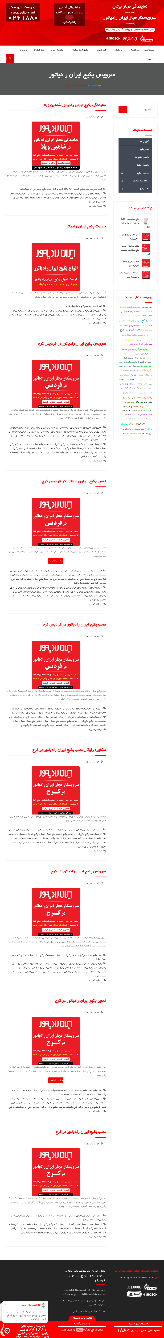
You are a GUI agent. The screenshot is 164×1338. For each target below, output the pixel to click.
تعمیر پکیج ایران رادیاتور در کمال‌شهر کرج (37, 427)
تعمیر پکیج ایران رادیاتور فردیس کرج (52, 452)
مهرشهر (134, 410)
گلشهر (129, 307)
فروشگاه (119, 50)
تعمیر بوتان (143, 383)
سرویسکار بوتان (145, 387)
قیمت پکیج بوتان (129, 362)
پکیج (87, 193)
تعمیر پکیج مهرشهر (26, 452)
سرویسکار (52, 972)
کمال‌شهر (94, 440)
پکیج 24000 (127, 325)
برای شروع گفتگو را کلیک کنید (82, 1330)
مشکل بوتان (131, 366)
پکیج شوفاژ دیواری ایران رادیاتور (38, 591)
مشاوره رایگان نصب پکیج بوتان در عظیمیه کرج (135, 250)
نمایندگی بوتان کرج (97, 201)
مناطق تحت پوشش (80, 50)
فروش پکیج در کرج (129, 397)
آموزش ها (101, 50)
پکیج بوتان (141, 348)
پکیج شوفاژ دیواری (78, 448)
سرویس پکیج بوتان (138, 392)
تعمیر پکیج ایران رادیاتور (87, 596)
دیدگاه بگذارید (95, 206)
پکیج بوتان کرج (134, 387)
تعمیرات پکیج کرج (29, 725)
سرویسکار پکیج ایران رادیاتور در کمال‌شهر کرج (31, 436)
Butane (140, 397)
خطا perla (123, 366)
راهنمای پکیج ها (85, 306)
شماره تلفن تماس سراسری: (138, 1330)
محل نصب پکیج (136, 406)
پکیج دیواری (100, 591)
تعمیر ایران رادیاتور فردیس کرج (38, 448)
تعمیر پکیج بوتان (134, 335)
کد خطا (127, 320)
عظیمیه (146, 379)
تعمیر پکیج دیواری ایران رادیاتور (46, 838)
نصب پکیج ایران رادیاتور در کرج (23, 830)
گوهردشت (139, 379)
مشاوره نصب (144, 375)
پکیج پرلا (144, 330)
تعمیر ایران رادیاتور (36, 310)
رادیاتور (39, 193)
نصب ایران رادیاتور (18, 315)
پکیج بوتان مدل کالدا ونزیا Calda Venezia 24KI (135, 223)
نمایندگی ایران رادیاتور (144, 353)
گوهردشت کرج (134, 418)
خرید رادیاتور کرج (89, 456)
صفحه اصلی (149, 50)
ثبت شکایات (38, 50)
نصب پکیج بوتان (131, 339)
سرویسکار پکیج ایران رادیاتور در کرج (85, 830)
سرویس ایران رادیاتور (80, 315)
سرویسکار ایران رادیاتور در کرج (92, 846)
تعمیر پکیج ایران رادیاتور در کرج (84, 452)
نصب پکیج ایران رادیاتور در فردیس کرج (74, 624)
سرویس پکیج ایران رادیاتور (23, 193)
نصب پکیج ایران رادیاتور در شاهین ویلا (29, 197)
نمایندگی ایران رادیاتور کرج (94, 319)
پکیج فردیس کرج (61, 448)
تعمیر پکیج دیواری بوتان (131, 315)
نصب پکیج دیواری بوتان (128, 383)
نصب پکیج (46, 189)
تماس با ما (150, 59)
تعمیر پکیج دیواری (69, 838)
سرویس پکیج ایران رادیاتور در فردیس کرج (72, 343)
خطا (147, 414)
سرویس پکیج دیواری (22, 842)
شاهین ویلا (74, 189)
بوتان (134, 423)
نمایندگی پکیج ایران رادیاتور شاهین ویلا (75, 105)
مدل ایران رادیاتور (35, 315)
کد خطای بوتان (139, 358)
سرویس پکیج (86, 189)
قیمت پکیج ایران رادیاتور (136, 414)
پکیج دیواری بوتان (143, 402)
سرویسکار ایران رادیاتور (32, 1232)
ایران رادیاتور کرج (17, 717)
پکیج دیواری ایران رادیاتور (82, 591)
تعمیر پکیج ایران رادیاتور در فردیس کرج (74, 427)
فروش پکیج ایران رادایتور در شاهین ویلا (88, 197)
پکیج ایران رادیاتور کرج (56, 310)
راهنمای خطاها (57, 50)
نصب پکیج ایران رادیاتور (30, 189)
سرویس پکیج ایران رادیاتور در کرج (48, 842)
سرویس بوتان (135, 320)
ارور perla (148, 335)
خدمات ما (135, 50)
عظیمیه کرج (142, 423)
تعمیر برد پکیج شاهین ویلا (55, 193)
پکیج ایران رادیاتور (76, 193)
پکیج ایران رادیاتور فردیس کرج (29, 444)
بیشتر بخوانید (56, 561)
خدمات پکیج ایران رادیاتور (85, 226)
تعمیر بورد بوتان (146, 307)
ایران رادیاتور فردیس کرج (90, 444)
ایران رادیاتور (96, 193)
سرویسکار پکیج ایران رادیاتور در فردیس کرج (73, 436)
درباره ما (23, 50)
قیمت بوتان (141, 339)
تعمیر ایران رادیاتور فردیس (67, 725)
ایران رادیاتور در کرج (79, 717)
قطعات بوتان (136, 307)
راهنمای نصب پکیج (128, 379)
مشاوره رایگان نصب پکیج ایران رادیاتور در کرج (69, 750)
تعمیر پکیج (97, 189)
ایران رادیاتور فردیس (79, 587)
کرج (67, 830)
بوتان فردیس (72, 444)
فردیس (102, 440)
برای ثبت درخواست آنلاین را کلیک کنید (69, 17)
